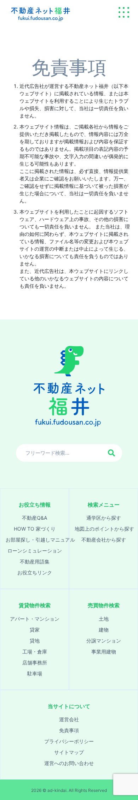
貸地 (35, 641)
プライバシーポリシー (69, 741)
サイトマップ (69, 752)
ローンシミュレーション (34, 551)
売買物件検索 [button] (104, 605)
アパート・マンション (34, 619)
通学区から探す (103, 518)
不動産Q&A (34, 518)
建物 (104, 630)
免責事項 (69, 730)
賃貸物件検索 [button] (35, 605)
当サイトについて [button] (69, 706)
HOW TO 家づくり (35, 529)
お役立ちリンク (34, 572)
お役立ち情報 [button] (35, 504)
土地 (104, 619)
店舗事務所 (34, 662)
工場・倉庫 (34, 652)
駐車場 (34, 673)
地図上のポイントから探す (103, 529)
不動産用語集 (35, 562)
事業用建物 (103, 652)
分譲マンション (103, 641)
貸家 (35, 630)
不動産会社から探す (103, 540)
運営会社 (69, 719)
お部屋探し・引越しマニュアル (34, 540)
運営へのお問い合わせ (69, 763)
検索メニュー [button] (104, 504)
